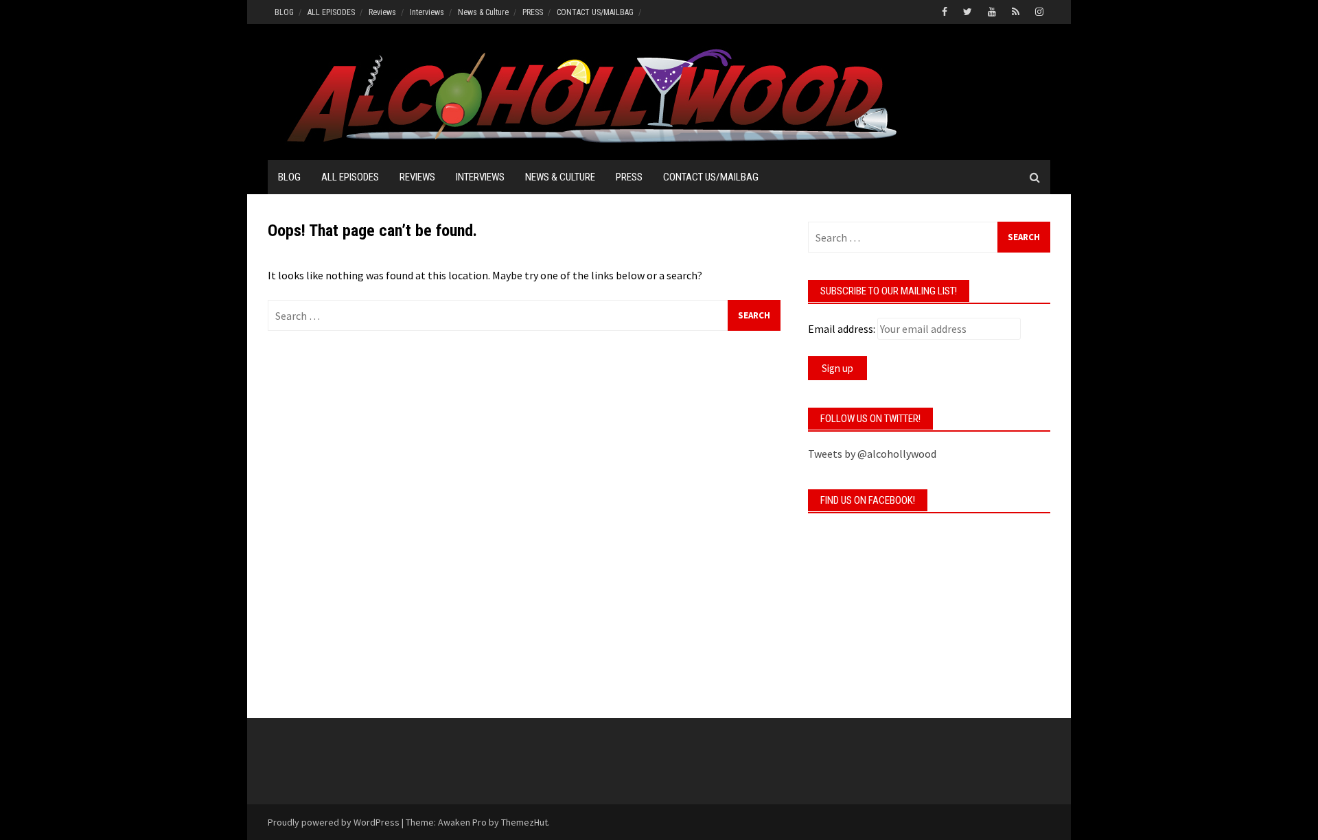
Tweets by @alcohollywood (872, 453)
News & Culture (483, 12)
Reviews (382, 12)
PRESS (532, 12)
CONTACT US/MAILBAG (595, 12)
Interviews (427, 12)
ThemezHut (524, 822)
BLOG (284, 12)
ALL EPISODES (331, 12)
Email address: (841, 329)
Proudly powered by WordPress (334, 822)
